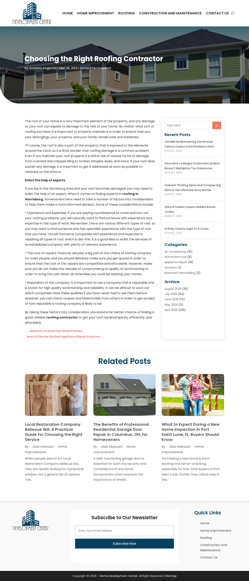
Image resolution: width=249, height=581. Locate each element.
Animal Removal (176, 257)
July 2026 (171, 294)
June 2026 (172, 299)
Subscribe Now (124, 543)
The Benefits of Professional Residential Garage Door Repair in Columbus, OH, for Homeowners (121, 432)
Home (67, 13)
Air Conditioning (175, 252)
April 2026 (171, 310)
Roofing (126, 13)
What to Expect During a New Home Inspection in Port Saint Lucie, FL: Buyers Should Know (190, 432)
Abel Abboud (42, 446)
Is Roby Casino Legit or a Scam (187, 229)
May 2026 (171, 305)
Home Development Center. (119, 576)
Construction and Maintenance (170, 13)
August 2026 (173, 289)
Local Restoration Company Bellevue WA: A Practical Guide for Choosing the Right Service (53, 432)
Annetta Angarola (43, 68)
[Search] (216, 125)
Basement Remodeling (180, 273)
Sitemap (171, 576)
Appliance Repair (176, 262)
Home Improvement (95, 13)
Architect (171, 268)
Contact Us (217, 13)
